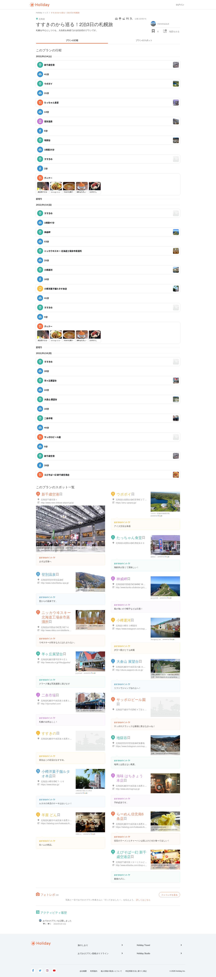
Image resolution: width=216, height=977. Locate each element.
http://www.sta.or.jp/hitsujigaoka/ (56, 662)
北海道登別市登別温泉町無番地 (130, 743)
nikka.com (84, 628)
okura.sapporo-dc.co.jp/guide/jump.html (169, 677)
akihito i (153, 557)
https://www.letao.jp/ (50, 784)
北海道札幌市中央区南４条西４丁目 (57, 738)
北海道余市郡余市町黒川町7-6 (55, 627)
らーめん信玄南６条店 (158, 827)
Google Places (157, 516)
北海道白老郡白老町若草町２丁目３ (132, 499)
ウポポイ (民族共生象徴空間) (160, 513)
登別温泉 (49, 574)
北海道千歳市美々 (49, 499)
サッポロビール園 (131, 699)
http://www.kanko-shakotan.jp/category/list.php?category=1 (143, 587)
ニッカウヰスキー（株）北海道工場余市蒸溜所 (91, 626)
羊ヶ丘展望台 (52, 653)
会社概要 (83, 971)
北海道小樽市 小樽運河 (126, 625)
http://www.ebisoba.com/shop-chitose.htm (135, 865)
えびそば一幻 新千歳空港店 (131, 854)
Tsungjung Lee (156, 639)
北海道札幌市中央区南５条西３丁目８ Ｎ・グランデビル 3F (68, 820)
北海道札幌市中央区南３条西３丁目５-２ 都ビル (138, 785)
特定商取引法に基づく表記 (136, 971)
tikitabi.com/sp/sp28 (87, 590)
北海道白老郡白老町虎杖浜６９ (130, 542)
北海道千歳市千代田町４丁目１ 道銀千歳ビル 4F (138, 709)
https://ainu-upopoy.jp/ (126, 502)
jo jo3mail (79, 673)
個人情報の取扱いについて (111, 971)
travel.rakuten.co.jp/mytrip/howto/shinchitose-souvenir (59, 550)
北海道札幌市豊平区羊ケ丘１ (54, 659)
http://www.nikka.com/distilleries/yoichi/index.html (63, 630)
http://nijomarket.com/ (51, 703)
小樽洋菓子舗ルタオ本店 (56, 773)
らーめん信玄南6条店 (130, 816)
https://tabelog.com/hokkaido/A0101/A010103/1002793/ (142, 826)
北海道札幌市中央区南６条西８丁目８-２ (135, 823)
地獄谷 (122, 737)
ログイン (180, 4)
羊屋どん (79, 834)
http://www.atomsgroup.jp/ (128, 788)
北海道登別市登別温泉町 (52, 579)
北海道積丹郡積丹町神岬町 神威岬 (131, 584)
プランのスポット (144, 40)
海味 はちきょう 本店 (130, 778)
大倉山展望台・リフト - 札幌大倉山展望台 (165, 675)
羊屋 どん (49, 814)
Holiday (40, 4)
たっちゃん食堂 (129, 537)
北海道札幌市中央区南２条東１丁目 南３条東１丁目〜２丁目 (69, 700)
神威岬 (122, 578)
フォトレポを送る (169, 894)
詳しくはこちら (143, 899)
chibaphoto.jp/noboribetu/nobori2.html (169, 753)
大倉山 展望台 (128, 661)
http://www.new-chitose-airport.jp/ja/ (57, 502)
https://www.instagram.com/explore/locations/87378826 (141, 746)
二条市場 (49, 695)
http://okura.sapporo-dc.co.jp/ (129, 669)
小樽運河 (124, 620)
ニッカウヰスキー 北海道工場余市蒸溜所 (56, 617)
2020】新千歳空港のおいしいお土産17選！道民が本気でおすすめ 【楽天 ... (62, 548)
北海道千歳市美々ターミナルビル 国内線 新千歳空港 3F (141, 862)
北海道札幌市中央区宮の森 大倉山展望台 (134, 666)
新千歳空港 (50, 494)
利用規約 (93, 971)
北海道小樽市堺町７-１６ (52, 781)
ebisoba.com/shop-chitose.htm (166, 868)
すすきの (49, 733)
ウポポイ (124, 494)
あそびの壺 (154, 598)
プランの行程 (72, 40)
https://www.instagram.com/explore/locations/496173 (140, 628)
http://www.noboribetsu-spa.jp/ (55, 582)
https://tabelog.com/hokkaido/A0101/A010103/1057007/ (67, 823)
